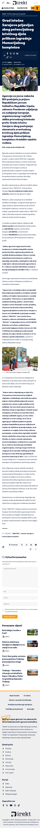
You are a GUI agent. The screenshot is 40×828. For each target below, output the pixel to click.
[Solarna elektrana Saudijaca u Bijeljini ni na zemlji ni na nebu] (32, 644)
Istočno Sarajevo (27, 533)
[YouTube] (11, 805)
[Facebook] (3, 805)
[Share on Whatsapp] (13, 53)
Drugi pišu (17, 62)
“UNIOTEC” (16, 533)
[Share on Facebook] (7, 53)
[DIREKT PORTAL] (20, 3)
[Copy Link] (7, 57)
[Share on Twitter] (10, 53)
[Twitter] (7, 805)
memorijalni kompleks (10, 536)
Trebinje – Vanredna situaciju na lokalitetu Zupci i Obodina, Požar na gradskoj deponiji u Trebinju (12, 676)
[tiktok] (18, 805)
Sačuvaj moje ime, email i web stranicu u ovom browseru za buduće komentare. (21, 610)
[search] (30, 3)
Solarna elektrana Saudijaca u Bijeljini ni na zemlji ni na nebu (13, 645)
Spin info (21, 147)
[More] (10, 57)
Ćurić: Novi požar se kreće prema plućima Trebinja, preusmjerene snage (13, 659)
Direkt (9, 62)
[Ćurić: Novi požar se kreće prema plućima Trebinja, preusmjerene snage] (32, 658)
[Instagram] (15, 805)
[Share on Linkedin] (17, 53)
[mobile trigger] (4, 3)
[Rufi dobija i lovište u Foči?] (32, 632)
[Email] (36, 545)
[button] (37, 8)
